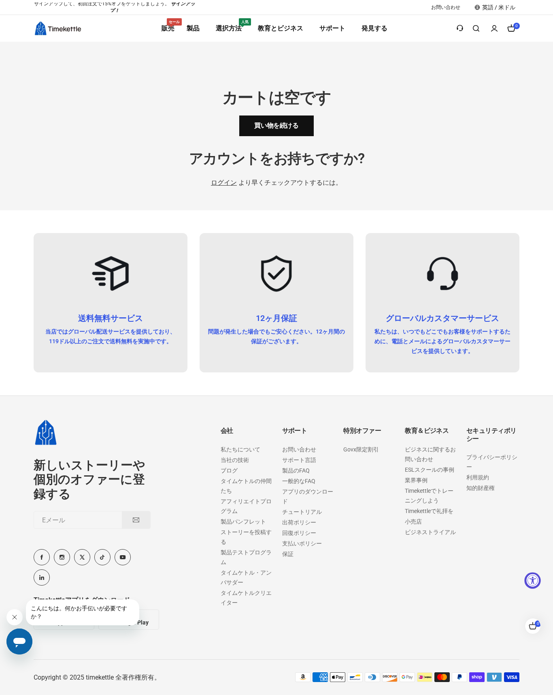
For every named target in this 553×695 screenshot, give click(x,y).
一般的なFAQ (298, 481)
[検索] (476, 28)
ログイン (224, 182)
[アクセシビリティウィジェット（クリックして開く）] (532, 580)
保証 (288, 554)
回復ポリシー (299, 533)
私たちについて (240, 449)
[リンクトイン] (42, 577)
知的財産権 (480, 488)
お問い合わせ (299, 449)
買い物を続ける (276, 125)
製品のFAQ (296, 470)
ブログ (229, 470)
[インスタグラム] (62, 557)
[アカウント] (494, 28)
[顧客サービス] (460, 28)
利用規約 (477, 477)
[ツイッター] (82, 557)
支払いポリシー (302, 543)
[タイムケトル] (58, 28)
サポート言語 (299, 460)
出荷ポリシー (299, 522)
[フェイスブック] (42, 557)
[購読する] (136, 520)
